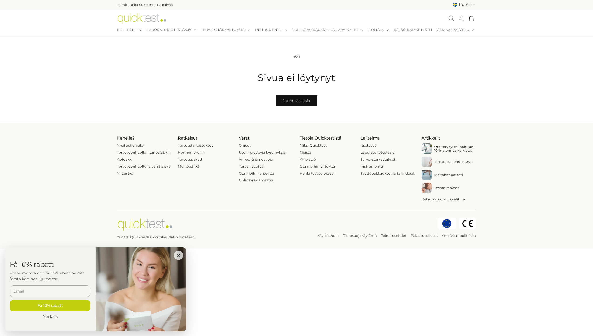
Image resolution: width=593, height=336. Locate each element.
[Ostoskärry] (471, 18)
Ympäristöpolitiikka (459, 236)
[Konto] (461, 18)
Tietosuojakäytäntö (360, 236)
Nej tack (50, 316)
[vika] (451, 18)
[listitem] (449, 149)
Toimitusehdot (394, 236)
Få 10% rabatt (50, 305)
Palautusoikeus (424, 236)
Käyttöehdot (328, 236)
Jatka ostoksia (296, 100)
